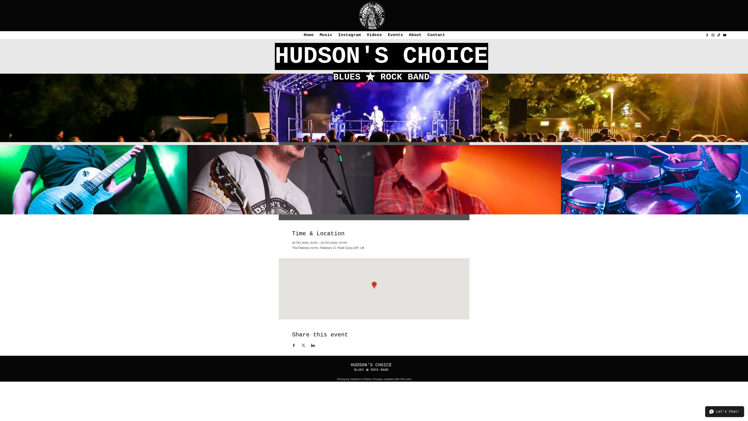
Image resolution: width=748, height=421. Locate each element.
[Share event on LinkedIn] (313, 345)
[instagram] (713, 35)
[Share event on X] (303, 345)
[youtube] (725, 35)
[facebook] (707, 35)
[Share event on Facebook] (294, 345)
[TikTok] (719, 35)
